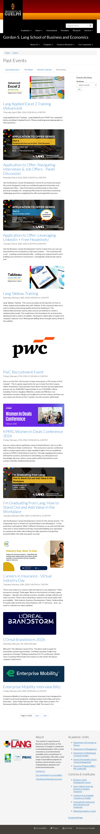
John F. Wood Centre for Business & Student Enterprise (83, 789)
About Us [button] (34, 44)
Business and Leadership (81, 805)
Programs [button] (48, 44)
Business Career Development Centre (82, 781)
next (38, 715)
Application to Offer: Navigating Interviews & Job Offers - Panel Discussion (29, 169)
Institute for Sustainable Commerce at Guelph (83, 796)
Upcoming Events (12, 70)
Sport (75, 804)
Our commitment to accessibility (49, 775)
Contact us (40, 771)
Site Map (69, 829)
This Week (28, 70)
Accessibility (42, 829)
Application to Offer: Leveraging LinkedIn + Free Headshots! (29, 237)
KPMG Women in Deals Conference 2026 (33, 433)
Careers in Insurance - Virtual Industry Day (27, 577)
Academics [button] (27, 31)
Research (77, 31)
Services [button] (89, 31)
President (65, 30)
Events (15, 53)
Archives (80, 81)
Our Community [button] (85, 44)
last (46, 715)
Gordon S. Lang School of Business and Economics (45, 37)
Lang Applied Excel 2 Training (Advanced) (27, 105)
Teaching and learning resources (49, 779)
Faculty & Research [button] (65, 44)
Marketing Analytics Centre (84, 811)
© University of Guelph (85, 828)
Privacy (56, 829)
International (51, 30)
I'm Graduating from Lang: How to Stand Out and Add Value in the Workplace (31, 507)
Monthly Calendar (44, 70)
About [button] (39, 31)
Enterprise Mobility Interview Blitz (32, 686)
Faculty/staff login (75, 817)
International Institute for (84, 802)
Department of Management (85, 749)
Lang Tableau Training (20, 293)
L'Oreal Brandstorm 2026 (24, 639)
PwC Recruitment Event (23, 372)
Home (7, 53)
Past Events (62, 70)
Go (79, 89)
